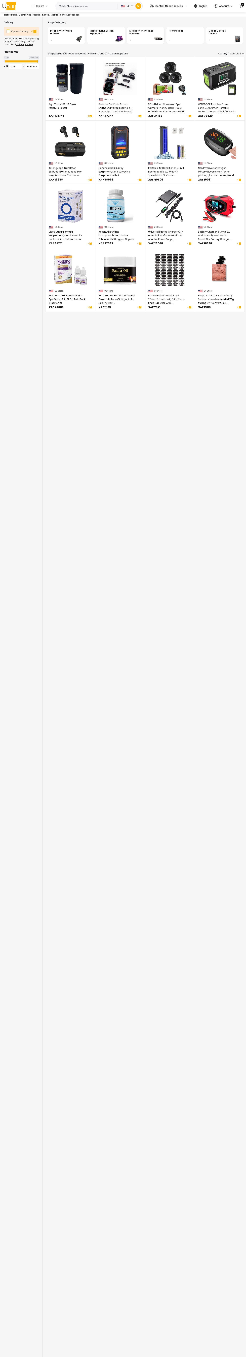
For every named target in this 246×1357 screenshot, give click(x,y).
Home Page (10, 14)
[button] (168, 6)
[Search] (138, 6)
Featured (235, 53)
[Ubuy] (9, 6)
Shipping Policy (24, 44)
